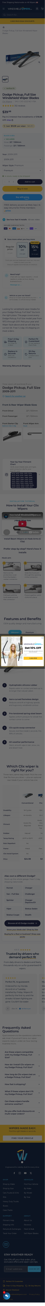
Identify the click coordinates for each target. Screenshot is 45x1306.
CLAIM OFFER (33, 658)
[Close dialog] (42, 638)
